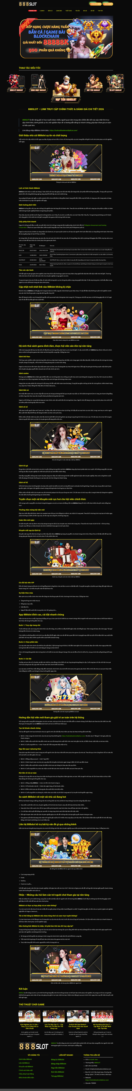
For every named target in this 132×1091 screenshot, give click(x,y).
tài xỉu (77, 10)
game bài (59, 10)
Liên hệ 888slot (24, 1063)
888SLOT (25, 120)
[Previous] (18, 1026)
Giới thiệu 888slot (25, 1059)
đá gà (85, 10)
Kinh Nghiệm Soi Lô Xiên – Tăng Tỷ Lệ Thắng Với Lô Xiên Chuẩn (29, 1026)
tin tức (100, 10)
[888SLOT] (28, 4)
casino (42, 10)
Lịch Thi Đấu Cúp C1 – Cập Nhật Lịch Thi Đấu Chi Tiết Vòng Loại (54, 1026)
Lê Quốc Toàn (93, 1059)
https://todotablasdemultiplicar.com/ (63, 130)
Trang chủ (32, 10)
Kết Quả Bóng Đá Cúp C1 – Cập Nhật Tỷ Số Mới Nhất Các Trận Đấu (102, 1026)
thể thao (69, 10)
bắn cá (50, 10)
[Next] (113, 1026)
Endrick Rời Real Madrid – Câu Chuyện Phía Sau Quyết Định (78, 1026)
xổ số (92, 10)
